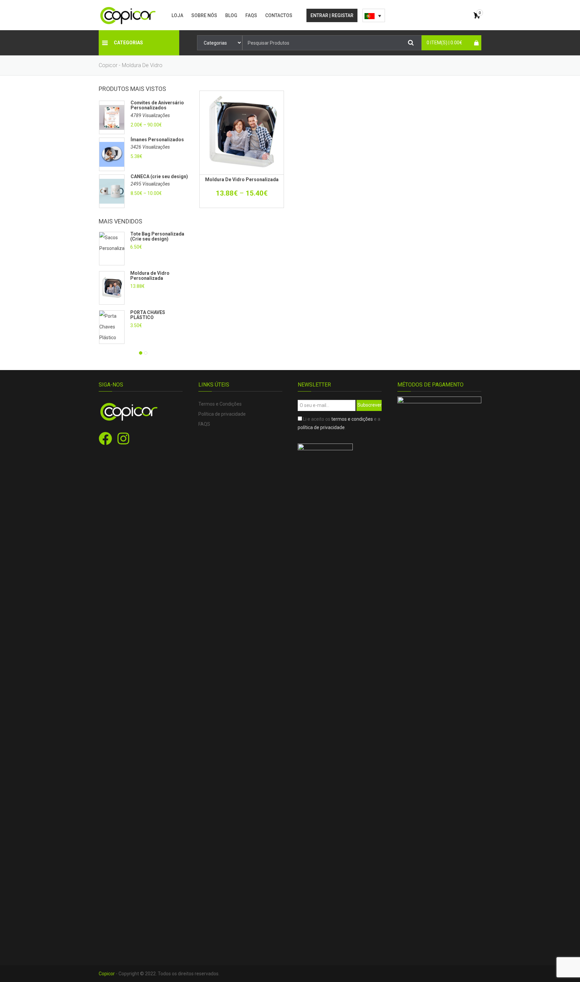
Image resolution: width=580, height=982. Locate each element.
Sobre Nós (204, 15)
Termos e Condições (220, 404)
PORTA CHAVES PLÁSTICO (147, 315)
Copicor (107, 973)
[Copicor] (128, 15)
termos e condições (352, 419)
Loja (177, 15)
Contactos (278, 15)
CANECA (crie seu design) (159, 176)
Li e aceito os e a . (339, 423)
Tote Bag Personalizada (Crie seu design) (157, 236)
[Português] (373, 15)
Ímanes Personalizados (157, 139)
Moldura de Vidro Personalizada (150, 275)
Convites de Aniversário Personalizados (157, 105)
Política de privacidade (222, 414)
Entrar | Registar (331, 15)
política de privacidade (321, 427)
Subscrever (369, 405)
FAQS (251, 15)
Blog (231, 15)
